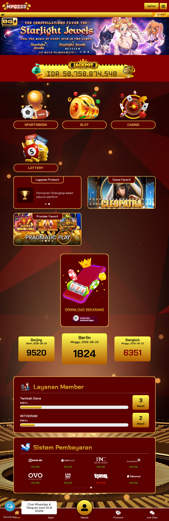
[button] (164, 36)
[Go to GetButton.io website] (9, 517)
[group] (121, 192)
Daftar (152, 6)
